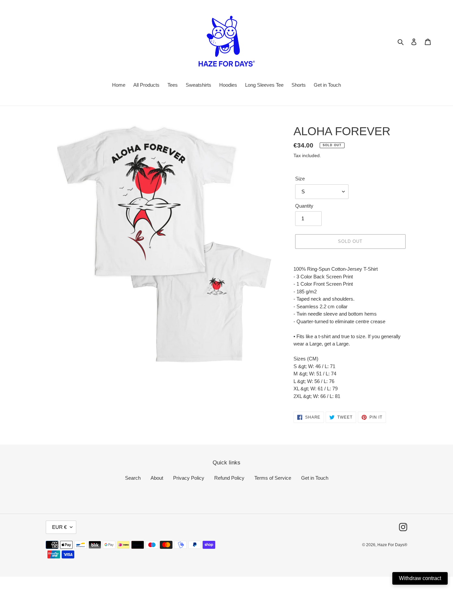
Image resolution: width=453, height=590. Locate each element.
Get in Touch (314, 478)
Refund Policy (229, 478)
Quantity (304, 206)
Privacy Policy (188, 478)
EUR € (59, 527)
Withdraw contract (420, 578)
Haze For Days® (392, 544)
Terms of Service (272, 478)
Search (133, 478)
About (157, 478)
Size (300, 178)
